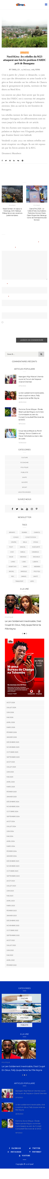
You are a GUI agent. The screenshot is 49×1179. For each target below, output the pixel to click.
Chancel (37, 532)
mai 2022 (10, 955)
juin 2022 (10, 950)
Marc (25, 566)
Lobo (24, 562)
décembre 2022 (13, 920)
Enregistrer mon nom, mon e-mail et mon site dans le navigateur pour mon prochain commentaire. (23, 330)
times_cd (16, 70)
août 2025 (11, 762)
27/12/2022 (22, 386)
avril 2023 (11, 901)
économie (24, 462)
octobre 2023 (12, 871)
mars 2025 (11, 787)
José (12, 552)
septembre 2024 (13, 816)
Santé (35, 576)
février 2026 (12, 732)
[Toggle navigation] (45, 4)
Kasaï (11, 557)
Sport (24, 487)
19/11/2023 (22, 424)
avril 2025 (11, 782)
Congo (16, 537)
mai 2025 (10, 777)
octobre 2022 (12, 930)
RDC (12, 576)
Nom (5, 284)
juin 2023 (10, 891)
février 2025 (12, 792)
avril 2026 (11, 722)
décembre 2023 (13, 861)
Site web (6, 309)
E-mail (5, 297)
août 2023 (11, 881)
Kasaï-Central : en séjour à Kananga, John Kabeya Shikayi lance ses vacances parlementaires (12, 212)
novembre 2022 (13, 925)
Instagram (16, 1152)
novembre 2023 (13, 866)
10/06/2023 (22, 443)
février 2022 (12, 965)
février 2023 (12, 910)
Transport (19, 581)
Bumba (24, 532)
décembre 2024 (13, 801)
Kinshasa (36, 557)
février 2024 (12, 851)
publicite (24, 472)
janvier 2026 (12, 737)
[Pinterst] (36, 509)
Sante (24, 477)
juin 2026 (10, 712)
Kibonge (23, 557)
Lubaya (35, 562)
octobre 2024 (12, 811)
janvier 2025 (12, 797)
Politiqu (37, 571)
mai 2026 (10, 717)
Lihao (13, 562)
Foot (11, 547)
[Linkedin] (22, 509)
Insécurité (36, 547)
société (25, 482)
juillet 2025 (11, 767)
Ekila (25, 542)
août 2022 (11, 940)
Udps (32, 581)
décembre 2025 (13, 742)
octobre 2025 (12, 752)
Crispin (13, 542)
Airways (12, 532)
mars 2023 (11, 905)
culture (24, 457)
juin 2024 (10, 831)
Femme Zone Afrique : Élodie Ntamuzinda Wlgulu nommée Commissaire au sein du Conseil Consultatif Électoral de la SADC (31, 414)
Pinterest (36, 1152)
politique (24, 53)
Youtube (26, 1156)
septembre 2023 (13, 876)
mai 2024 (10, 836)
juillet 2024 (11, 826)
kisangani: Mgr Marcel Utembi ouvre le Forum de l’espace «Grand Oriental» (31, 379)
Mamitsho (12, 566)
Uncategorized (24, 492)
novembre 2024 (13, 806)
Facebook (16, 1148)
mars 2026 (11, 727)
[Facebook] (12, 509)
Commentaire (9, 248)
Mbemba (37, 566)
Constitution (30, 537)
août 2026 (11, 702)
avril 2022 (11, 960)
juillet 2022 (11, 945)
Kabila (22, 552)
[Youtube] (27, 509)
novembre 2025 (13, 747)
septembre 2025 (13, 757)
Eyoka (36, 542)
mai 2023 (10, 896)
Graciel (23, 547)
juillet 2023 (11, 886)
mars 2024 (11, 846)
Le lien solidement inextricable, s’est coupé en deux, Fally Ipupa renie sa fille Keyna (31, 395)
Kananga (35, 552)
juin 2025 (10, 772)
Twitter (36, 1148)
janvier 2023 (12, 915)
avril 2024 (11, 841)
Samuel (23, 576)
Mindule (24, 571)
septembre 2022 (13, 935)
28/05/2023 (22, 402)
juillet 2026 (11, 707)
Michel (11, 571)
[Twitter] (17, 509)
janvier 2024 (12, 856)
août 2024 (11, 821)
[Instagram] (32, 509)
